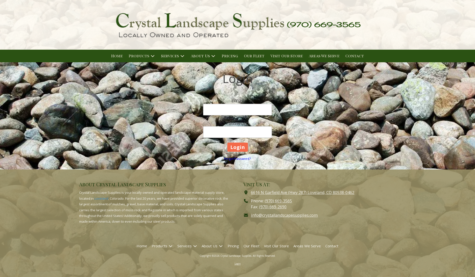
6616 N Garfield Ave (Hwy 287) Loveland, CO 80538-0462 (302, 192)
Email (237, 100)
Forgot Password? (237, 158)
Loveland (101, 198)
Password (237, 123)
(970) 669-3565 (278, 201)
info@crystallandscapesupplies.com (284, 215)
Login (238, 263)
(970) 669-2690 (272, 207)
